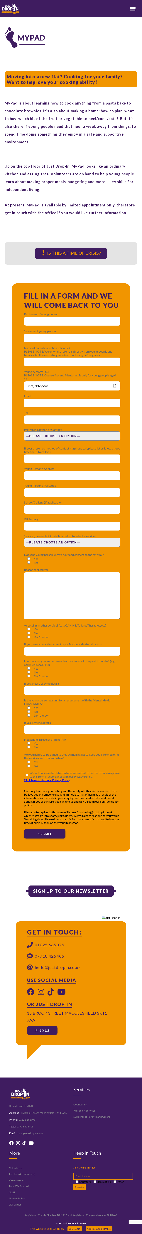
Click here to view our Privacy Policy (47, 780)
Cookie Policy (99, 1228)
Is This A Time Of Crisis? (73, 253)
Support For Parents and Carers (91, 1116)
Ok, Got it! (75, 1228)
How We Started (19, 1186)
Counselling (80, 1104)
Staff (12, 1192)
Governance (16, 1180)
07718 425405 (49, 956)
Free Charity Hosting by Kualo (71, 1223)
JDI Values (15, 1204)
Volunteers (15, 1167)
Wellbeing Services (84, 1110)
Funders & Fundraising (22, 1174)
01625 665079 (49, 944)
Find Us (42, 1030)
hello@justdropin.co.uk (58, 967)
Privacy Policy (17, 1198)
